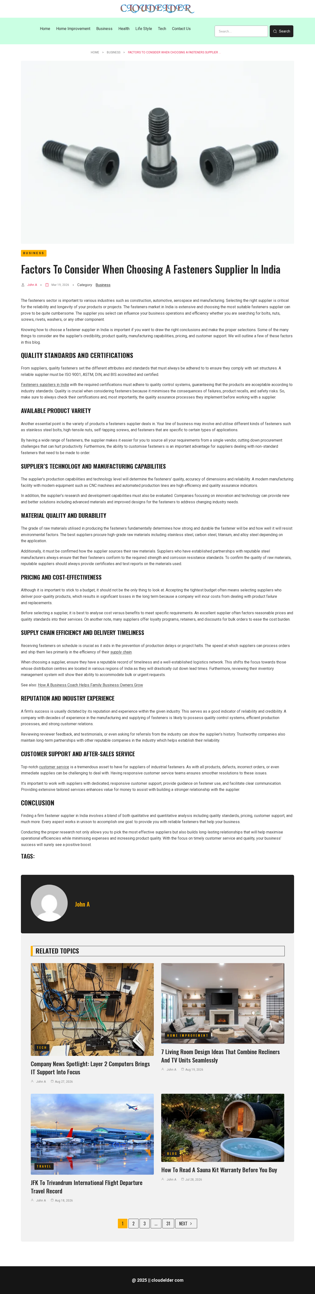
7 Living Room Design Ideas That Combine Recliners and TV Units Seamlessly (220, 1055)
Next (183, 1223)
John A (32, 285)
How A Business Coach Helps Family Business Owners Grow (90, 685)
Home (95, 52)
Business (113, 52)
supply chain (121, 652)
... (156, 1223)
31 (168, 1223)
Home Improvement (188, 1035)
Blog (172, 1153)
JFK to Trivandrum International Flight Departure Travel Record (86, 1186)
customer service (54, 767)
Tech (42, 1047)
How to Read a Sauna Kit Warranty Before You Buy (219, 1169)
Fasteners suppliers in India (45, 384)
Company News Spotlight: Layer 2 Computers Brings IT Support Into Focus (90, 1067)
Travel (44, 1166)
